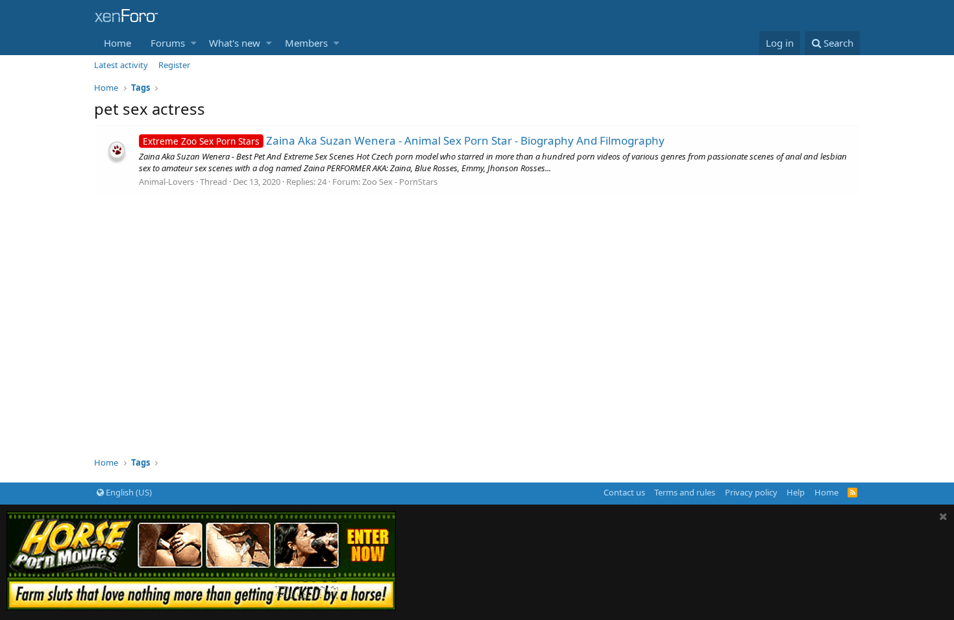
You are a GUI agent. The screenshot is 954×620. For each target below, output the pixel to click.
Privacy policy (751, 492)
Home (117, 42)
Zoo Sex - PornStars (399, 181)
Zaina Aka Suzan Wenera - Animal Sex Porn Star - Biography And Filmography (404, 140)
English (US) (128, 492)
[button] (194, 43)
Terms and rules (684, 492)
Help (796, 492)
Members (306, 42)
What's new (234, 42)
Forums (168, 42)
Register (174, 65)
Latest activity (121, 65)
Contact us (624, 492)
